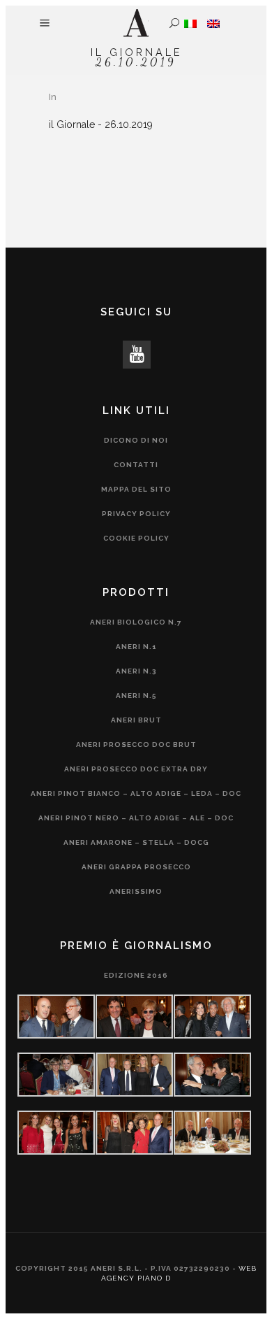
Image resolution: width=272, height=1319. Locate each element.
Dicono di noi (136, 440)
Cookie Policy (136, 538)
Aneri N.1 (136, 646)
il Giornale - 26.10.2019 (101, 124)
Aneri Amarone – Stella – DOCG (136, 842)
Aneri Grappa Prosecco (136, 867)
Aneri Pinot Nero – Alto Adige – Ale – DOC (136, 818)
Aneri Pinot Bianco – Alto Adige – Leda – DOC (136, 793)
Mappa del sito (136, 489)
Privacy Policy (136, 514)
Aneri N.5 (136, 695)
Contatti (136, 465)
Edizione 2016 (136, 975)
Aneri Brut (136, 720)
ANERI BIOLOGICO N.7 (136, 622)
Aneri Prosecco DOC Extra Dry (136, 769)
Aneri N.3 (136, 671)
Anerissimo (136, 891)
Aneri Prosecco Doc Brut (136, 744)
